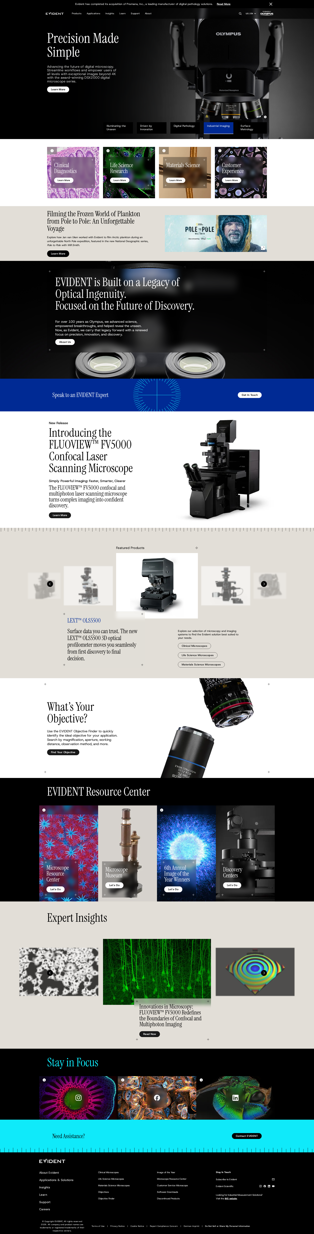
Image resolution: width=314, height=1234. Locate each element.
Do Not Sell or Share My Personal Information (227, 1226)
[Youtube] (273, 1187)
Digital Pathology (184, 126)
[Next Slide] (264, 584)
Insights (109, 13)
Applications (93, 13)
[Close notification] (271, 4)
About (148, 13)
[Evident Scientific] (54, 13)
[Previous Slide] (50, 584)
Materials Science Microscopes (201, 664)
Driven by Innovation (146, 127)
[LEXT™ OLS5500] (157, 585)
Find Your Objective (63, 752)
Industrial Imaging (218, 126)
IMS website (231, 1198)
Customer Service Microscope (172, 1185)
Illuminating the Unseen (117, 127)
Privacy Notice (117, 1226)
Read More (224, 4)
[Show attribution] (52, 150)
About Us (65, 342)
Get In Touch (250, 395)
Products (76, 13)
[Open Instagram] (78, 1098)
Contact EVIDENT (247, 1136)
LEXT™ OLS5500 (84, 620)
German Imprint (191, 1226)
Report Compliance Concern (164, 1226)
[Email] (273, 1180)
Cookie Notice (137, 1226)
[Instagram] (260, 1187)
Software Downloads (167, 1191)
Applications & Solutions (56, 1180)
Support (135, 13)
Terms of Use (98, 1226)
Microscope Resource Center (171, 1178)
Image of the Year (166, 1172)
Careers (44, 1209)
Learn (122, 13)
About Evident (49, 1173)
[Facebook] (264, 1187)
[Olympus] (266, 14)
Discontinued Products (168, 1198)
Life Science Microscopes (198, 655)
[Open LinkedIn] (235, 1098)
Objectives (103, 1191)
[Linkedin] (269, 1187)
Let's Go (55, 889)
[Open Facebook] (157, 1098)
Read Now (149, 1034)
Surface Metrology (247, 127)
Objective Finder (106, 1198)
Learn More (58, 82)
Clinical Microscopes (194, 646)
